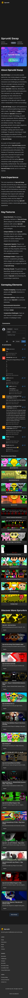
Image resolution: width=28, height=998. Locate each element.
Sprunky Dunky (4, 965)
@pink (13, 388)
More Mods (14, 914)
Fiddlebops (3, 958)
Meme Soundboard (14, 993)
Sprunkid (3, 963)
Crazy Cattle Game (5, 970)
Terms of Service (5, 979)
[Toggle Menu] (26, 2)
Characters (3, 942)
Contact (3, 949)
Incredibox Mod (4, 967)
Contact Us (3, 982)
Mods (2, 939)
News (2, 946)
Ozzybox (3, 961)
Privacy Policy (4, 977)
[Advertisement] (14, 19)
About (2, 944)
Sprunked (3, 956)
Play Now (15, 60)
